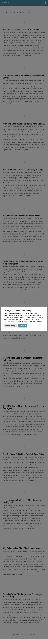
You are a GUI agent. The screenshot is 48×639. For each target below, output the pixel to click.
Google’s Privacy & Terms (32, 322)
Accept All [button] (22, 326)
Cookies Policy (12, 322)
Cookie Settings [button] (10, 326)
